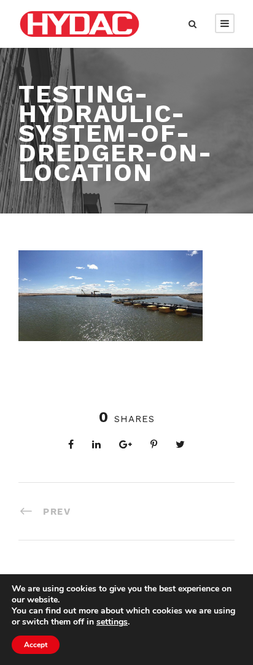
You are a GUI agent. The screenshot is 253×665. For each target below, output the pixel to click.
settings (112, 622)
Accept (35, 645)
